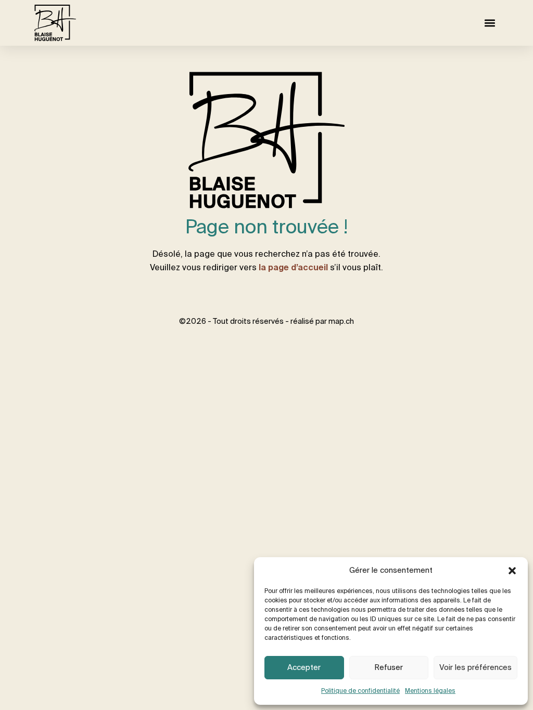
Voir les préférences (475, 668)
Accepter (304, 668)
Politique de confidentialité (360, 691)
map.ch (341, 321)
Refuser (388, 668)
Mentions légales (430, 691)
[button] (512, 571)
